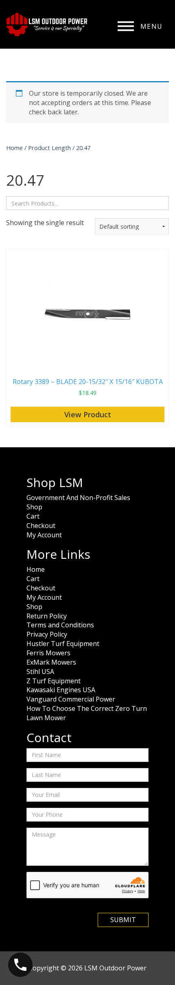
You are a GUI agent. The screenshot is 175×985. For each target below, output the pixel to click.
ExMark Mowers (51, 662)
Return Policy (46, 616)
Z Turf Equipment (53, 680)
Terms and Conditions (60, 624)
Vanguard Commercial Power (70, 699)
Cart (32, 516)
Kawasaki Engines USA (60, 689)
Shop (34, 506)
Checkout (40, 525)
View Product (87, 414)
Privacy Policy (46, 634)
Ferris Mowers (48, 652)
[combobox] (87, 203)
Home (14, 148)
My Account (44, 534)
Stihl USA (40, 671)
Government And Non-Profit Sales (78, 497)
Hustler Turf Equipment (62, 643)
